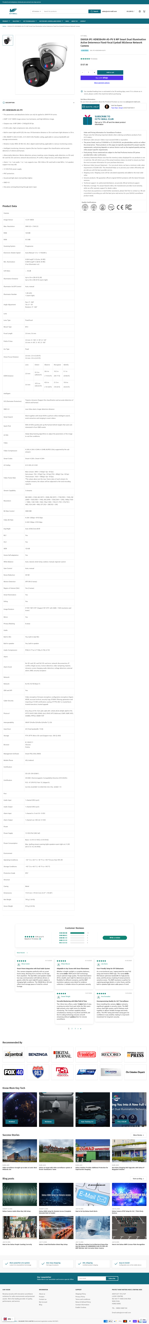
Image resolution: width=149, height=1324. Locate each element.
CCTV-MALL (84, 36)
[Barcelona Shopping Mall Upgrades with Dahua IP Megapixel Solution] (129, 1150)
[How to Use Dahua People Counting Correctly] (20, 1227)
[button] (85, 59)
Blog (67, 21)
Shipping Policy (81, 1294)
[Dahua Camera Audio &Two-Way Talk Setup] (20, 1194)
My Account (43, 1302)
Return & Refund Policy (83, 1302)
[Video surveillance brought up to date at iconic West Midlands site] (20, 1150)
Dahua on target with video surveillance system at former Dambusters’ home (55, 1168)
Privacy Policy (80, 1297)
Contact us (42, 1299)
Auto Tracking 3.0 (87, 1122)
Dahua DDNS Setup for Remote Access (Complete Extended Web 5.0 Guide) (55, 1212)
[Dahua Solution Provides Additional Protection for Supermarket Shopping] (93, 1150)
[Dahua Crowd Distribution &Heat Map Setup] (56, 1227)
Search (95, 11)
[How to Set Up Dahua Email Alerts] (93, 1194)
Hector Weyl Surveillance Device (50, 21)
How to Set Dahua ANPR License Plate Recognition (128, 1244)
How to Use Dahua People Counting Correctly (17, 1244)
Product (5, 21)
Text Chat (114, 108)
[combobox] (72, 11)
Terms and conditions (83, 1299)
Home (4, 26)
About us (74, 21)
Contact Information (82, 1305)
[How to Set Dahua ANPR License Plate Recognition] (129, 1227)
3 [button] (75, 1029)
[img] (21, 961)
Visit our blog (137, 1179)
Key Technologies (29, 21)
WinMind (12, 1122)
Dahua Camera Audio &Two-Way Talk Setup (17, 1211)
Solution (16, 21)
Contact (83, 21)
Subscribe (112, 1278)
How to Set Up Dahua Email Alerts (86, 1211)
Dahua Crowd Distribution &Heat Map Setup (53, 1244)
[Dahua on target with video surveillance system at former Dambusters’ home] (56, 1150)
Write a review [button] (115, 938)
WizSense (48, 1122)
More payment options (102, 83)
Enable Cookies (81, 1307)
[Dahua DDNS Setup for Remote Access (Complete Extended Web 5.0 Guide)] (56, 1194)
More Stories (137, 1135)
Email (121, 108)
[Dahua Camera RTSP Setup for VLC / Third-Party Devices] (129, 1194)
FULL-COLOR (122, 1122)
